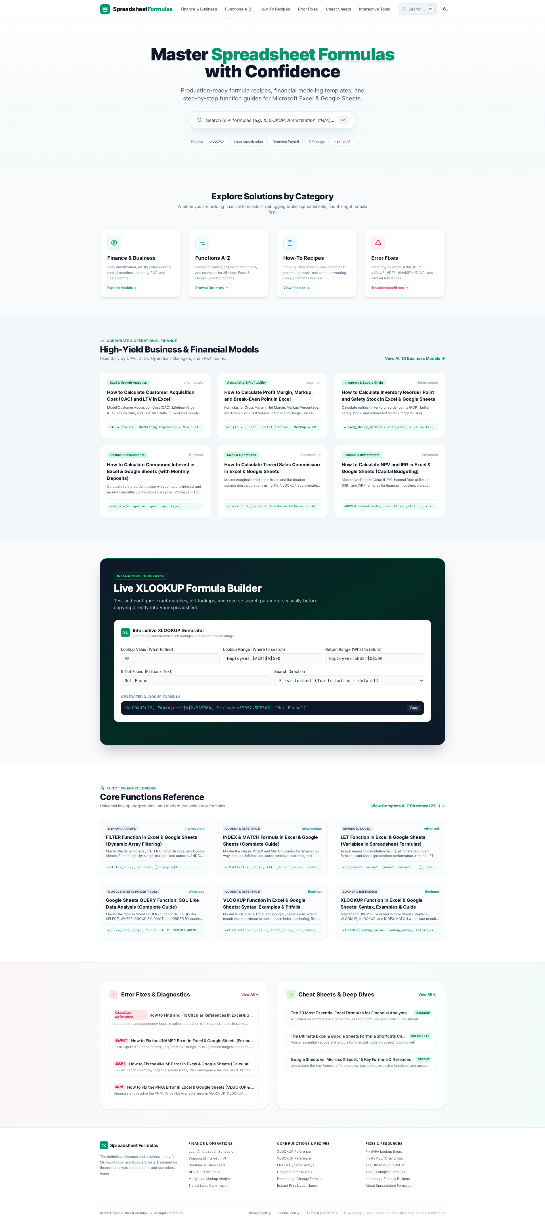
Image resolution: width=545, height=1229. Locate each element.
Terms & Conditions (322, 1213)
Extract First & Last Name (297, 1185)
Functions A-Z (238, 9)
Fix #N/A (342, 142)
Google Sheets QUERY (295, 1172)
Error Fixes (308, 9)
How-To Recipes (274, 9)
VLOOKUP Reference (294, 1158)
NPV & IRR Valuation (204, 1172)
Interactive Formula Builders (388, 1179)
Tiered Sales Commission (208, 1185)
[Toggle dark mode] (446, 9)
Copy (414, 708)
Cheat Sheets (338, 9)
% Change (317, 142)
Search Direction (289, 671)
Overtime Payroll (285, 142)
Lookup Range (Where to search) (254, 649)
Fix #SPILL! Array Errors (384, 1158)
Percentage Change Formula (299, 1179)
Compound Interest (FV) (207, 1158)
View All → (250, 994)
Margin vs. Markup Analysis (210, 1179)
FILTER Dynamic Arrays (295, 1165)
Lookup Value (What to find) (147, 649)
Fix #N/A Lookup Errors (384, 1151)
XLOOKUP (217, 142)
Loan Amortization (248, 142)
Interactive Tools (374, 9)
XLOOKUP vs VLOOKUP (385, 1165)
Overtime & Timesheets (206, 1165)
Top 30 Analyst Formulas (385, 1172)
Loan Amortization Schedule (210, 1151)
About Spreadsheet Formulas (388, 1185)
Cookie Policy (289, 1213)
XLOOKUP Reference (294, 1151)
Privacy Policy (259, 1213)
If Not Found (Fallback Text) (147, 671)
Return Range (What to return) (353, 649)
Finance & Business (199, 9)
